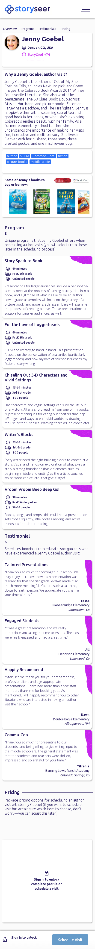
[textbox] (24, 167)
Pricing (65, 29)
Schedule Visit (70, 940)
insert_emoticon (24, 47)
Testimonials (47, 29)
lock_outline (46, 873)
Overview (10, 29)
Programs (27, 29)
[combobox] (47, 162)
